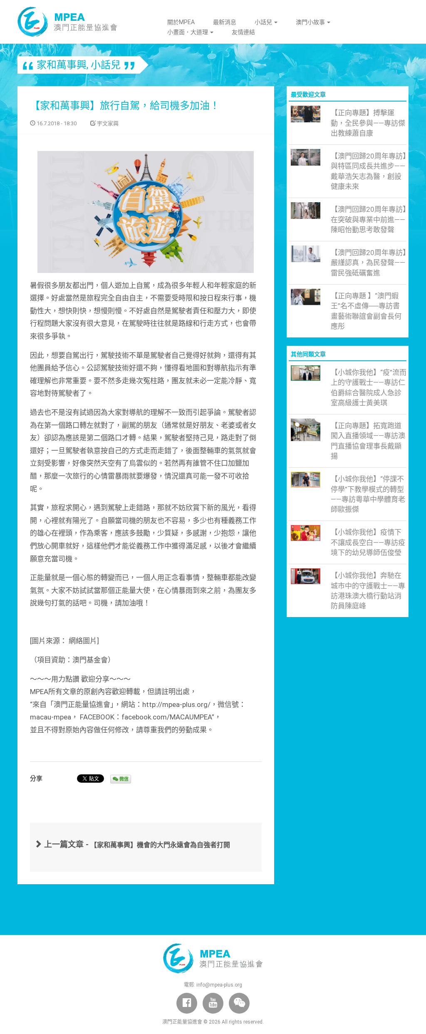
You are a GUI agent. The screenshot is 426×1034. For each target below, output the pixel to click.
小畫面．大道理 (188, 32)
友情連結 (243, 32)
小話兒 (264, 22)
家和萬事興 (62, 65)
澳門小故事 (311, 22)
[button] (239, 1003)
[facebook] (186, 1003)
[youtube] (213, 1003)
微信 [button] (123, 779)
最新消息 (224, 22)
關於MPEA (181, 22)
